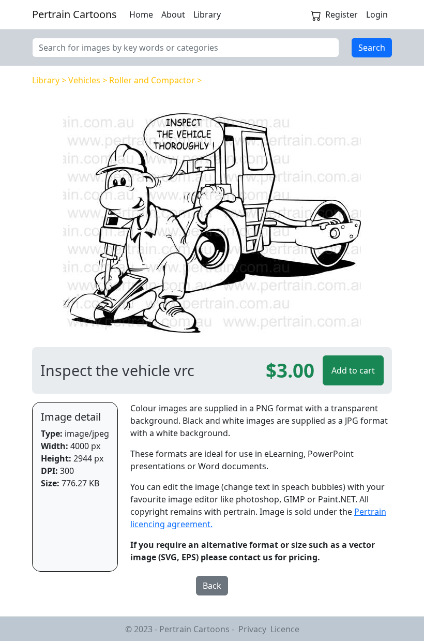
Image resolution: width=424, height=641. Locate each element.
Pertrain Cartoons (74, 14)
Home (141, 14)
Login (377, 14)
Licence (284, 629)
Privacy (252, 629)
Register (341, 14)
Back (212, 585)
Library (207, 14)
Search (371, 47)
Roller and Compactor (152, 80)
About (173, 14)
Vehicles (84, 80)
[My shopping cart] (316, 14)
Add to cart (353, 370)
